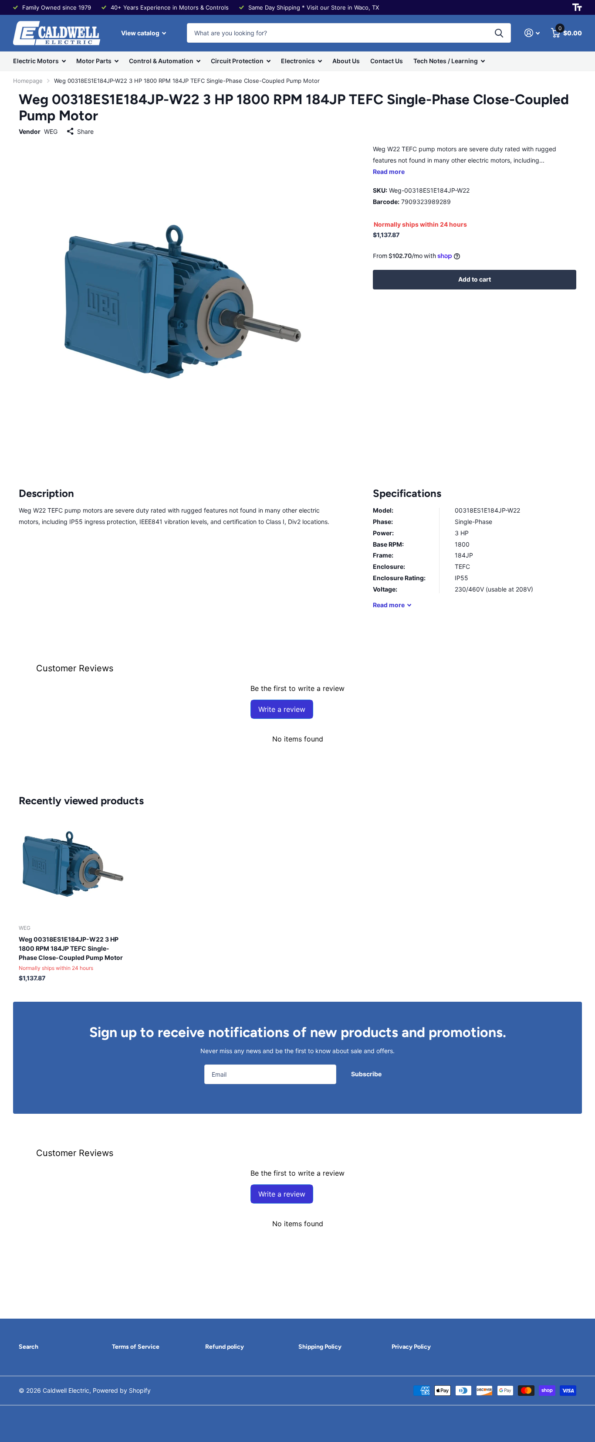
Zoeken (499, 33)
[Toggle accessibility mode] (577, 7)
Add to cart (474, 279)
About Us (346, 61)
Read (389, 605)
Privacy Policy (411, 1346)
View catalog (141, 33)
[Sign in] (532, 33)
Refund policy (224, 1346)
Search (28, 1346)
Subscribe (367, 1074)
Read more (389, 171)
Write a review (281, 709)
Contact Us (386, 61)
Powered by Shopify (122, 1390)
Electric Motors (36, 61)
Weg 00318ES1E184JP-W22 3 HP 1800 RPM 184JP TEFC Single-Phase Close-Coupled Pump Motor (71, 948)
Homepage (28, 80)
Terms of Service (135, 1346)
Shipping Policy (319, 1346)
